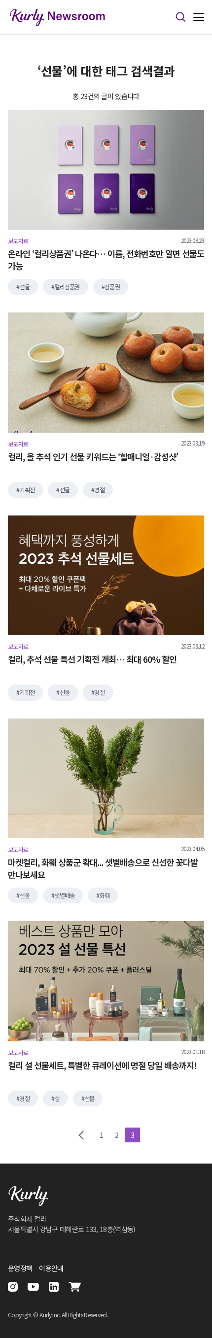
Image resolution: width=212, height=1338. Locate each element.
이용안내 (51, 1268)
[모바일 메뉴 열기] (198, 17)
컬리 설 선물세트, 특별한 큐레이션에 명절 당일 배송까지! (102, 1065)
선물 (24, 286)
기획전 (27, 489)
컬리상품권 (67, 286)
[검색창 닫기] (180, 17)
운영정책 (20, 1268)
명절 (99, 489)
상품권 (112, 286)
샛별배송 (64, 895)
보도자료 (18, 241)
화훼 (105, 895)
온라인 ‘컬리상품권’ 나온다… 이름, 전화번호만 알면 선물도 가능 (106, 260)
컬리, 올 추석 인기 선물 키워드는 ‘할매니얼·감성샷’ (93, 457)
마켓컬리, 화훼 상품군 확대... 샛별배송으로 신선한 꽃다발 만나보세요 (103, 869)
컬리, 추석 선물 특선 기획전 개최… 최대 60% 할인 (92, 659)
